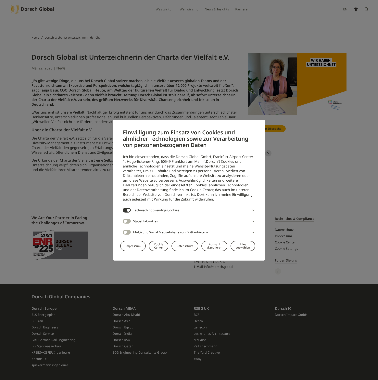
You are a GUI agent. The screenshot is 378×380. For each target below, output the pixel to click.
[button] (252, 210)
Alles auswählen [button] (243, 245)
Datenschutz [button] (185, 246)
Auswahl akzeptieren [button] (214, 245)
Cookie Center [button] (158, 245)
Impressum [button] (133, 246)
